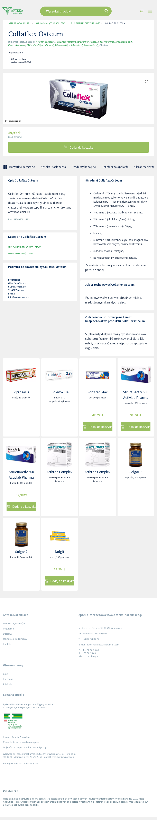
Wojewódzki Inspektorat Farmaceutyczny (24, 747)
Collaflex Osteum (115, 23)
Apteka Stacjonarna (53, 167)
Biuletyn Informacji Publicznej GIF (20, 763)
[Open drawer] (150, 11)
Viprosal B (21, 392)
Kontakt (7, 643)
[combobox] (77, 11)
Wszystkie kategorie (22, 167)
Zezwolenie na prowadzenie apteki (21, 742)
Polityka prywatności (14, 623)
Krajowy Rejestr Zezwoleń (16, 737)
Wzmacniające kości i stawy (50, 23)
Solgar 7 (135, 471)
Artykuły (7, 684)
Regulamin (9, 628)
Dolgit (59, 551)
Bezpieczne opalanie (115, 167)
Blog (5, 673)
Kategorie (8, 678)
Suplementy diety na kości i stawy (85, 23)
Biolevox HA (59, 392)
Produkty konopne (84, 167)
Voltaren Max (97, 392)
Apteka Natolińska (19, 23)
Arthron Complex (59, 471)
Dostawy (7, 633)
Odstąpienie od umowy (15, 638)
